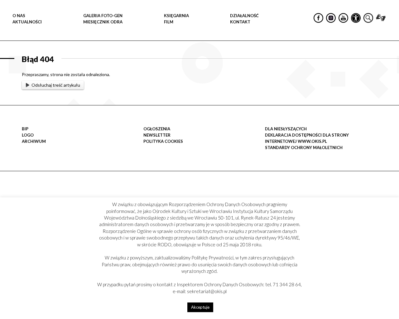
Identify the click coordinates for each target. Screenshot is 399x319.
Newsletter (157, 135)
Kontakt (240, 21)
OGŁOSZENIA (156, 128)
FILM (168, 21)
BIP (25, 128)
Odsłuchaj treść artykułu (55, 85)
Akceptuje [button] (200, 307)
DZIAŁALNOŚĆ (244, 15)
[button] (391, 64)
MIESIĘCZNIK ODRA (103, 21)
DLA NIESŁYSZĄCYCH (286, 128)
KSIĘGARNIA (176, 15)
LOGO (28, 135)
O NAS (18, 15)
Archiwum (34, 141)
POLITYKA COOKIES (163, 141)
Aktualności (27, 21)
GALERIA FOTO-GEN (103, 15)
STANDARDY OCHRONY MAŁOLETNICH (304, 147)
